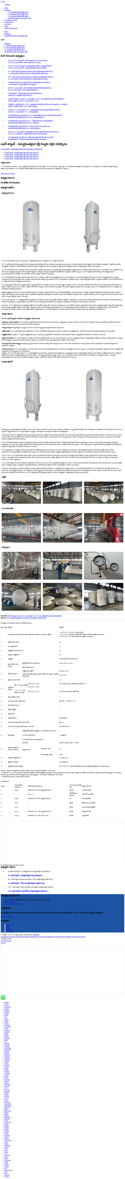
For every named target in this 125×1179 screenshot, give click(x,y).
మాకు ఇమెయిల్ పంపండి (8, 173)
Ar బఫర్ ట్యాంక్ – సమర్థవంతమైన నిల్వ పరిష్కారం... (22, 84)
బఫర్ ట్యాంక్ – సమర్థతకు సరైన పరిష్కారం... (20, 95)
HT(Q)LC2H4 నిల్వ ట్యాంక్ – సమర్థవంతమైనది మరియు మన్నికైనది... (27, 68)
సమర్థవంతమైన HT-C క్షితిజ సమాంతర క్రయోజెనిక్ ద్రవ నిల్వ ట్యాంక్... (27, 139)
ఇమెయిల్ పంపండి (6, 941)
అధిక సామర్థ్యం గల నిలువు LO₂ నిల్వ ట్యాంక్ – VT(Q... (23, 100)
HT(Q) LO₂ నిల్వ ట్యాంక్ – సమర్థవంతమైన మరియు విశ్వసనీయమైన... (28, 133)
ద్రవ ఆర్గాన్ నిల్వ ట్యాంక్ (22, 937)
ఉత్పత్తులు (7, 10)
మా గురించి (7, 24)
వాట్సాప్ (3, 943)
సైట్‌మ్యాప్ (36, 935)
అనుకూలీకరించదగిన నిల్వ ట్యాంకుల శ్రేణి (19, 18)
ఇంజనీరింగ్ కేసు (8, 22)
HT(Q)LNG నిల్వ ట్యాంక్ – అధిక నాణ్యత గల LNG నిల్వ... (24, 62)
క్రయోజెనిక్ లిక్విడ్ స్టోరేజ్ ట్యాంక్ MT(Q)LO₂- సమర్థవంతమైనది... (26, 117)
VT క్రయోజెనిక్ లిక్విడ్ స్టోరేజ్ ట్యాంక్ (18, 12)
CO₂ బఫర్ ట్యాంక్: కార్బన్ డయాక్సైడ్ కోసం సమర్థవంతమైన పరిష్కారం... (28, 79)
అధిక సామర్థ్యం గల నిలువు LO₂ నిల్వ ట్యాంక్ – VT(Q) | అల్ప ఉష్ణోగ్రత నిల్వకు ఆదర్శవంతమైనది (34, 616)
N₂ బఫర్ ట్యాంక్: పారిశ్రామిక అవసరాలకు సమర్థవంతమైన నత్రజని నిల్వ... (28, 73)
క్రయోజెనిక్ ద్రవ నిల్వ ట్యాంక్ (37, 937)
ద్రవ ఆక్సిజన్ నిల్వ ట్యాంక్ (8, 937)
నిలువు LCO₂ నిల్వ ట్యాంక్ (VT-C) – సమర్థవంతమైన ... (23, 111)
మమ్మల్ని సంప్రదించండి (10, 28)
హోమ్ (6, 8)
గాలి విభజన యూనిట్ (10, 20)
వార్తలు (6, 26)
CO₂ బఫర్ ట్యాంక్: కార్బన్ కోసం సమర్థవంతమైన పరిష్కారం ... (28, 891)
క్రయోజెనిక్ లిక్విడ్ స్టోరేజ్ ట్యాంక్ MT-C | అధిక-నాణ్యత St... (24, 128)
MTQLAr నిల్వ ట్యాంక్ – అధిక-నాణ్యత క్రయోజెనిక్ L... (23, 90)
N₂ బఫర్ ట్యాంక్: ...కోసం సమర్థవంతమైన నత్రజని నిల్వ (26, 883)
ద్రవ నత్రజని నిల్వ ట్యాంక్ (52, 937)
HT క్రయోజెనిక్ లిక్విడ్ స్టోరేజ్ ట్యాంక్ (18, 14)
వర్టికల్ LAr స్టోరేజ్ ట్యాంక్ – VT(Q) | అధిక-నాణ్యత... (23, 106)
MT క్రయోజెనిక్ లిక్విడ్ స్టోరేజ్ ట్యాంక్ (18, 16)
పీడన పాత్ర (63, 937)
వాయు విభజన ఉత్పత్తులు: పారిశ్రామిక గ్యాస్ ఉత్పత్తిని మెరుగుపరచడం (27, 618)
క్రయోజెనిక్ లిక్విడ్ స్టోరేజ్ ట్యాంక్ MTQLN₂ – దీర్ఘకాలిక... (23, 122)
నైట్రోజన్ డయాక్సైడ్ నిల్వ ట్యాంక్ (76, 937)
